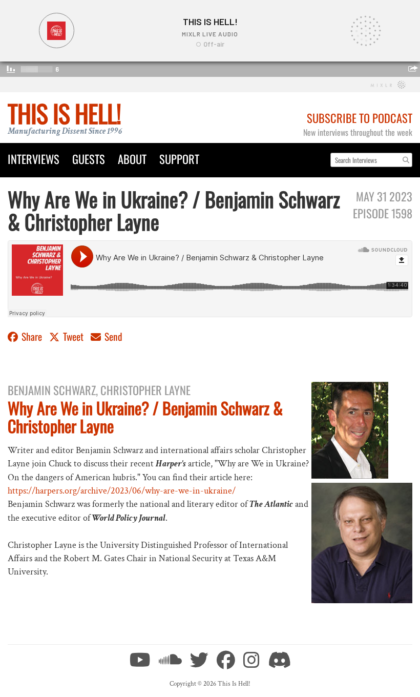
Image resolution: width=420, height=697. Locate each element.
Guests (88, 158)
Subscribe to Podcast (359, 117)
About (132, 158)
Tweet (73, 336)
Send (112, 336)
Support (179, 158)
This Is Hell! (64, 113)
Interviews (33, 158)
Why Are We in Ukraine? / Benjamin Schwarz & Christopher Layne (145, 417)
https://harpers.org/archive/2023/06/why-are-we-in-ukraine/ (122, 491)
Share (31, 336)
